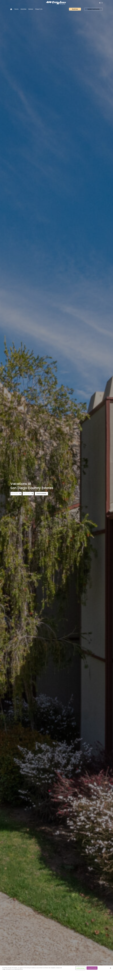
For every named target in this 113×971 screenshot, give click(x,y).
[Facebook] (99, 2)
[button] (74, 9)
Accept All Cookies (92, 968)
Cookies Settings (80, 968)
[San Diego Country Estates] (56, 2)
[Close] (110, 968)
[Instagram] (102, 2)
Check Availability (41, 493)
